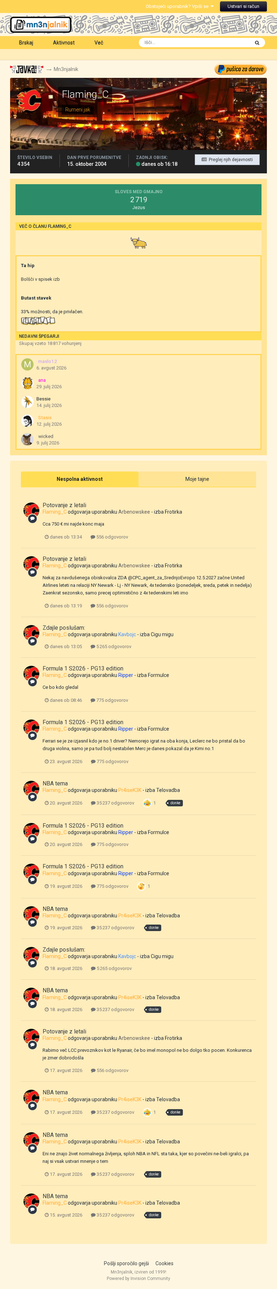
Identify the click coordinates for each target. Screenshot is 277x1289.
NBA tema (55, 783)
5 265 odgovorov (113, 646)
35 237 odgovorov (115, 803)
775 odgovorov (111, 700)
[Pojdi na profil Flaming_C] (31, 510)
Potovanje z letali (64, 505)
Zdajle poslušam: (64, 627)
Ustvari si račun (243, 6)
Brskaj (26, 42)
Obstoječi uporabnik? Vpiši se (178, 6)
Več (98, 42)
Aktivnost (64, 42)
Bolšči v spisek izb (40, 279)
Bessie (43, 399)
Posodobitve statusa (218, 42)
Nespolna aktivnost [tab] (80, 479)
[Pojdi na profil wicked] (27, 439)
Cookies (164, 1263)
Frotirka (173, 512)
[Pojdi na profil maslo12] (27, 364)
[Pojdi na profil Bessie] (27, 402)
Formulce (158, 675)
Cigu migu (162, 634)
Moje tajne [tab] (197, 479)
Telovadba (168, 790)
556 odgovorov (111, 537)
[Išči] (257, 42)
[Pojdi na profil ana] (27, 383)
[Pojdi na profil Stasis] (27, 421)
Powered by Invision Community (138, 1278)
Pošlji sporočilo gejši (126, 1263)
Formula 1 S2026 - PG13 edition (83, 668)
